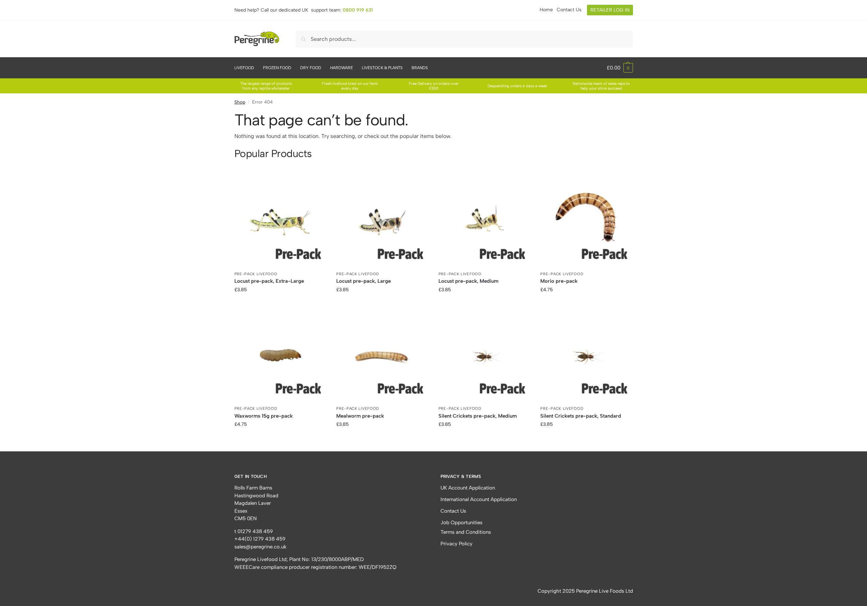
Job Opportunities (461, 522)
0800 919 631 (358, 10)
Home (546, 10)
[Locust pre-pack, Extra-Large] (280, 222)
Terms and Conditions (465, 532)
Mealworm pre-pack (360, 416)
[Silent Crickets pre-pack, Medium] (484, 357)
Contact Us (569, 10)
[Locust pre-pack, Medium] (484, 222)
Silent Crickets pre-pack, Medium (477, 416)
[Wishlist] (316, 186)
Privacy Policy (456, 544)
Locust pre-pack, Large (363, 281)
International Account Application (478, 499)
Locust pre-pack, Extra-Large (269, 281)
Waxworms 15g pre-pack (263, 416)
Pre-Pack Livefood (255, 274)
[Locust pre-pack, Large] (382, 222)
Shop (239, 102)
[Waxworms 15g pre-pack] (280, 357)
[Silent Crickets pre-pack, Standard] (586, 357)
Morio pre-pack (558, 281)
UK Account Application (467, 488)
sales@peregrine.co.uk (260, 547)
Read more (280, 304)
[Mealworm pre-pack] (382, 357)
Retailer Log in (610, 10)
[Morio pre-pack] (586, 222)
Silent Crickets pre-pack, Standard (580, 416)
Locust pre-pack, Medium (468, 281)
